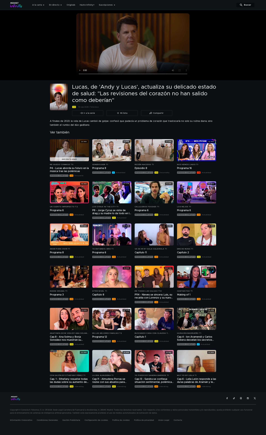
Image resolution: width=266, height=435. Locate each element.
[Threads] (241, 398)
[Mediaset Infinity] (16, 5)
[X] (255, 398)
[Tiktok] (234, 398)
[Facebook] (227, 398)
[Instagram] (248, 398)
